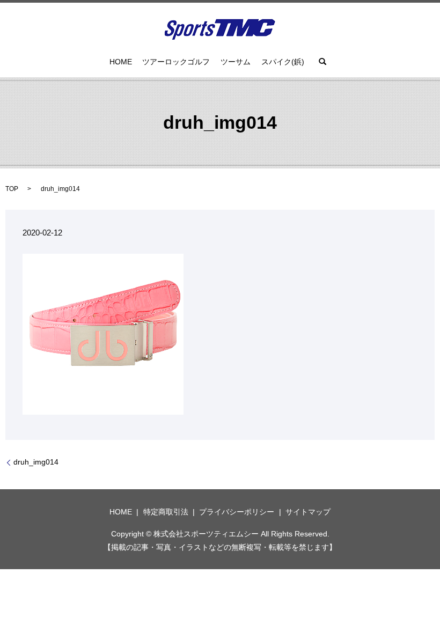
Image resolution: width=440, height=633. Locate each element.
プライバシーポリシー (236, 511)
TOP (11, 189)
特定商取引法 (165, 511)
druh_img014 (35, 462)
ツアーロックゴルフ (176, 61)
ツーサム (236, 61)
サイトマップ (308, 511)
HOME (120, 61)
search (322, 62)
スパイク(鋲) (282, 61)
